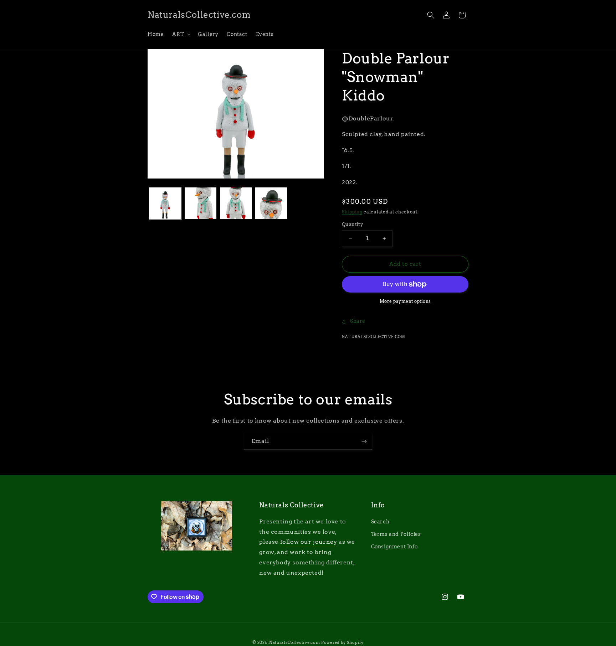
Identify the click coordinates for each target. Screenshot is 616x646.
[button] (181, 34)
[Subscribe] (364, 441)
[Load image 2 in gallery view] (200, 203)
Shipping (352, 212)
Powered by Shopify (342, 642)
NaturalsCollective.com (294, 642)
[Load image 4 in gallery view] (271, 203)
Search (380, 521)
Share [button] (357, 321)
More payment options (405, 301)
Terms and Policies (396, 534)
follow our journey (308, 541)
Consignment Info (394, 546)
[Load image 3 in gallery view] (236, 203)
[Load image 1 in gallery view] (165, 203)
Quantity (352, 224)
